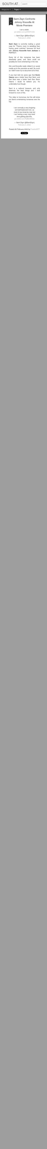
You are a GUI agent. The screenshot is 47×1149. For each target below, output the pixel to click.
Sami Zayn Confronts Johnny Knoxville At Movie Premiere (24, 22)
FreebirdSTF (35, 129)
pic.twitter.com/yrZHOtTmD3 (24, 32)
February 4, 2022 (24, 38)
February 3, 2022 (24, 125)
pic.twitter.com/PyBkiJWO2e (24, 119)
